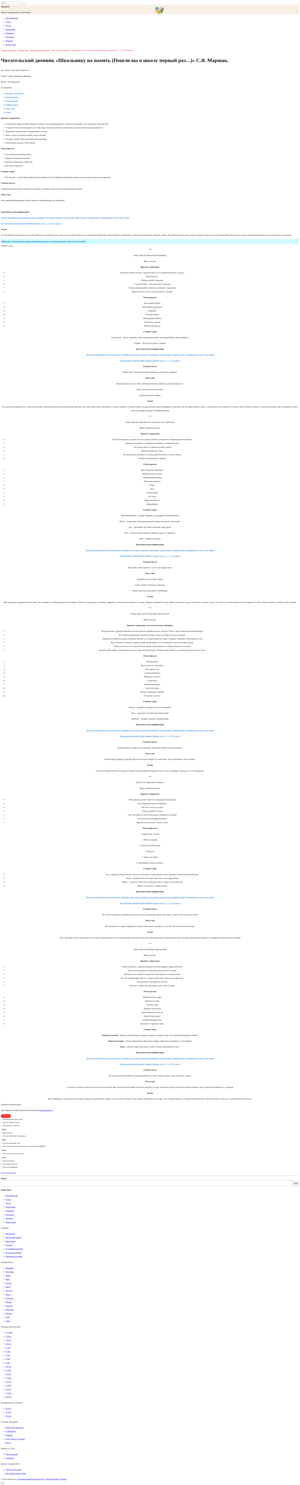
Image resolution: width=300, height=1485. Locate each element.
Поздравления (12, 18)
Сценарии (10, 37)
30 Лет (8, 1416)
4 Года (8, 1344)
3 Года (8, 1340)
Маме (8, 1275)
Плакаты (9, 41)
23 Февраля (10, 1431)
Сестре (9, 1283)
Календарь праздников (8, 1173)
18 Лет (8, 1397)
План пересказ (12, 97)
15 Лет (8, 1385)
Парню (9, 1302)
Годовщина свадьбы (14, 1249)
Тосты (8, 25)
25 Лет (8, 1412)
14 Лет (8, 1382)
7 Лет (8, 1355)
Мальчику (10, 1310)
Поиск (4, 1178)
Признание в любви (14, 1256)
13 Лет (8, 1378)
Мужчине (10, 1272)
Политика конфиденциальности (31, 1479)
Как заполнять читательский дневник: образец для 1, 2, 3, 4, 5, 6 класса (31, 223)
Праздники (10, 1234)
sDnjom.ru (5, 6)
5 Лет (8, 1348)
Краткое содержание (14, 93)
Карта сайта (11, 44)
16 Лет (8, 1389)
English (63, 1479)
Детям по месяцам (13, 1470)
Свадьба (9, 1245)
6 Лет (8, 1351)
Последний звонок (13, 1237)
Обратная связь (52, 1479)
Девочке (9, 1306)
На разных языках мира (16, 1473)
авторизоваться (45, 1110)
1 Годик (9, 1332)
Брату (8, 1287)
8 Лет (8, 1359)
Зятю (8, 1321)
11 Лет (8, 1370)
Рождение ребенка (14, 1253)
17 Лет (8, 1393)
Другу (8, 1294)
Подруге (9, 1291)
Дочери (9, 1313)
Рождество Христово (15, 1428)
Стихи (8, 22)
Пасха (8, 1443)
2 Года (8, 1336)
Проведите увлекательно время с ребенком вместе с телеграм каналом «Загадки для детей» (44, 241)
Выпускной (10, 1241)
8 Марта (9, 1435)
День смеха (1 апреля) (15, 1439)
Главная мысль (12, 105)
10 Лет (8, 1367)
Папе (8, 1279)
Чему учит (10, 108)
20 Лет (8, 1408)
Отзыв (8, 112)
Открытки (10, 33)
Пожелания (10, 29)
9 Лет (8, 1363)
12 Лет (8, 1374)
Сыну (8, 1317)
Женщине (10, 1268)
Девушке (9, 1298)
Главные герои (12, 101)
